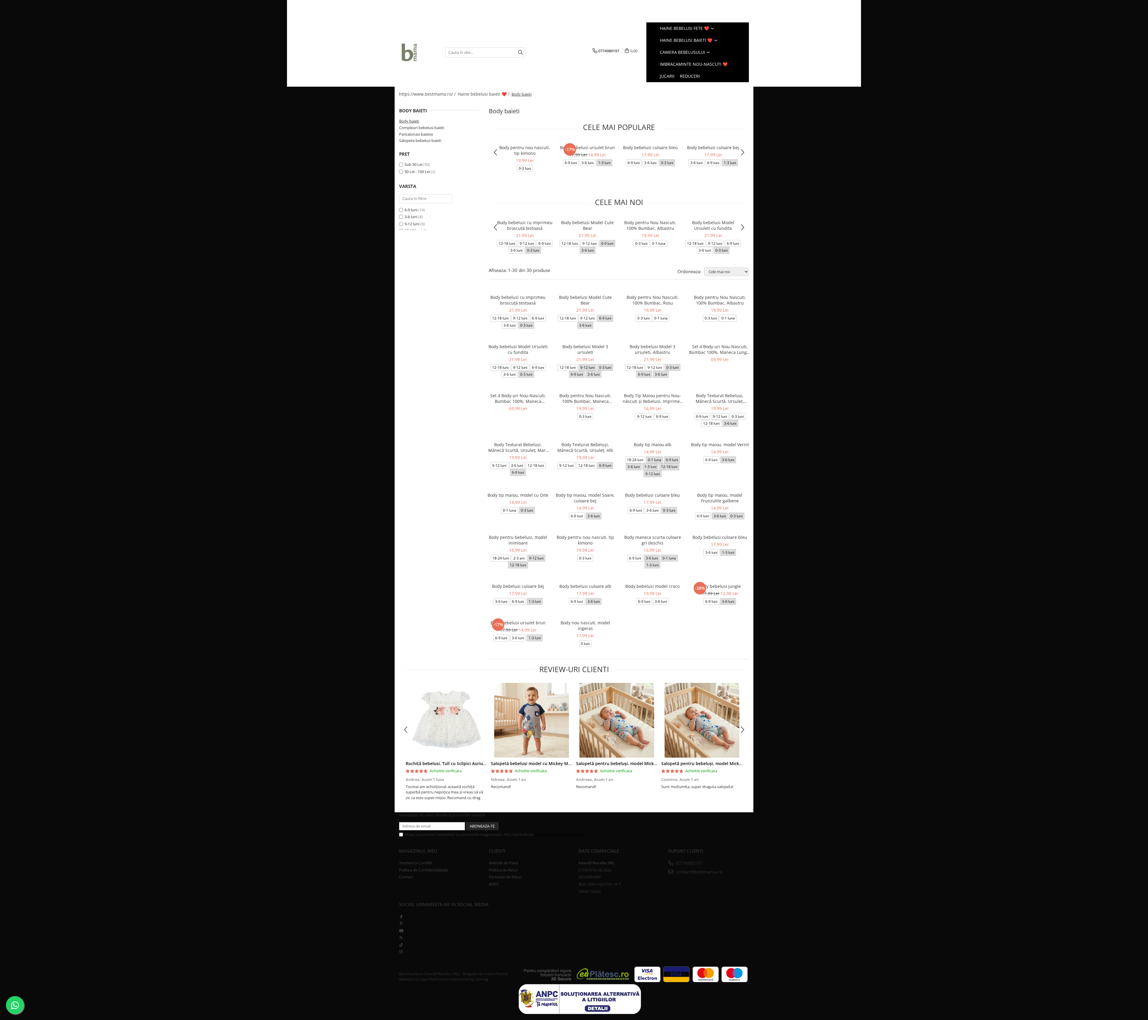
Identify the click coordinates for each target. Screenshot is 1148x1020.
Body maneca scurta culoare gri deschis (652, 540)
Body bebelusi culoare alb (585, 586)
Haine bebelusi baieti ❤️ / (484, 94)
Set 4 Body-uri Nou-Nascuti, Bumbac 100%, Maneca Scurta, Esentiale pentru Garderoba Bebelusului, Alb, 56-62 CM (518, 398)
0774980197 (689, 863)
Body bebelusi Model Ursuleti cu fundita (713, 225)
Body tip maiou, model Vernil (720, 444)
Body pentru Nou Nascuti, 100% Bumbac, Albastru (650, 225)
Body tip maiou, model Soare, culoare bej (585, 498)
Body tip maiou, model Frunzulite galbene (719, 498)
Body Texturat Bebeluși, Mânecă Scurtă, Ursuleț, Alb (585, 447)
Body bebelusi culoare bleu (650, 147)
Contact (406, 877)
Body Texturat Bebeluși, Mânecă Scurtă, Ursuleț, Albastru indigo (720, 398)
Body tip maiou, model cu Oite (518, 495)
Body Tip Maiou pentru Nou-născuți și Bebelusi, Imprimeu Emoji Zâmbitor (653, 398)
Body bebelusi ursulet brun (587, 147)
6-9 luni (410, 209)
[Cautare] (520, 52)
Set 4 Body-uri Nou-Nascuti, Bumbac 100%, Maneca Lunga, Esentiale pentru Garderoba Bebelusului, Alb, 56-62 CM (719, 349)
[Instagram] (401, 951)
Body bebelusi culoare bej (713, 147)
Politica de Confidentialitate (558, 834)
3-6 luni (410, 216)
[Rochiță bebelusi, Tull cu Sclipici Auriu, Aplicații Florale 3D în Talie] (446, 720)
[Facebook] (401, 916)
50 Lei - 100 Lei (417, 171)
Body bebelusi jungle (720, 586)
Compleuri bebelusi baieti (421, 127)
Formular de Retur (505, 877)
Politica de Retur (503, 870)
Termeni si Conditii (415, 862)
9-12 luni (411, 224)
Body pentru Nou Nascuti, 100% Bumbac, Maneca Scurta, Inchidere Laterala (585, 398)
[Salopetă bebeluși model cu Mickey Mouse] (531, 720)
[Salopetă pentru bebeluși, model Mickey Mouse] (616, 720)
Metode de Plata (503, 862)
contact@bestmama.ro (698, 872)
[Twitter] (401, 937)
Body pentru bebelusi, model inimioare (518, 540)
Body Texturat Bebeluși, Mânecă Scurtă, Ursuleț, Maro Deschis (518, 447)
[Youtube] (401, 930)
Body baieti (409, 121)
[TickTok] (401, 944)
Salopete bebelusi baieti (420, 140)
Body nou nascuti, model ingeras (585, 625)
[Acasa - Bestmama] (417, 52)
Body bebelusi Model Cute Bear (587, 225)
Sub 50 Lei (413, 164)
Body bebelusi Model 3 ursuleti (585, 349)
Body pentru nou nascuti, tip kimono (524, 150)
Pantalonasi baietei (416, 134)
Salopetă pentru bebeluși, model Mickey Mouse (625, 763)
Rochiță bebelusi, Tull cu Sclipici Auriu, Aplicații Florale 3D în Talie (472, 763)
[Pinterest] (401, 923)
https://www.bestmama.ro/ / (428, 94)
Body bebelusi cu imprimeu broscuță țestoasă (524, 225)
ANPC (494, 884)
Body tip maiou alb (652, 444)
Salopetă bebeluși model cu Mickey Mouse (534, 763)
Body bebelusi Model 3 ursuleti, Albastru (652, 349)
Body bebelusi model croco (652, 586)
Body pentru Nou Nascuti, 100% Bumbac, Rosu (653, 300)
